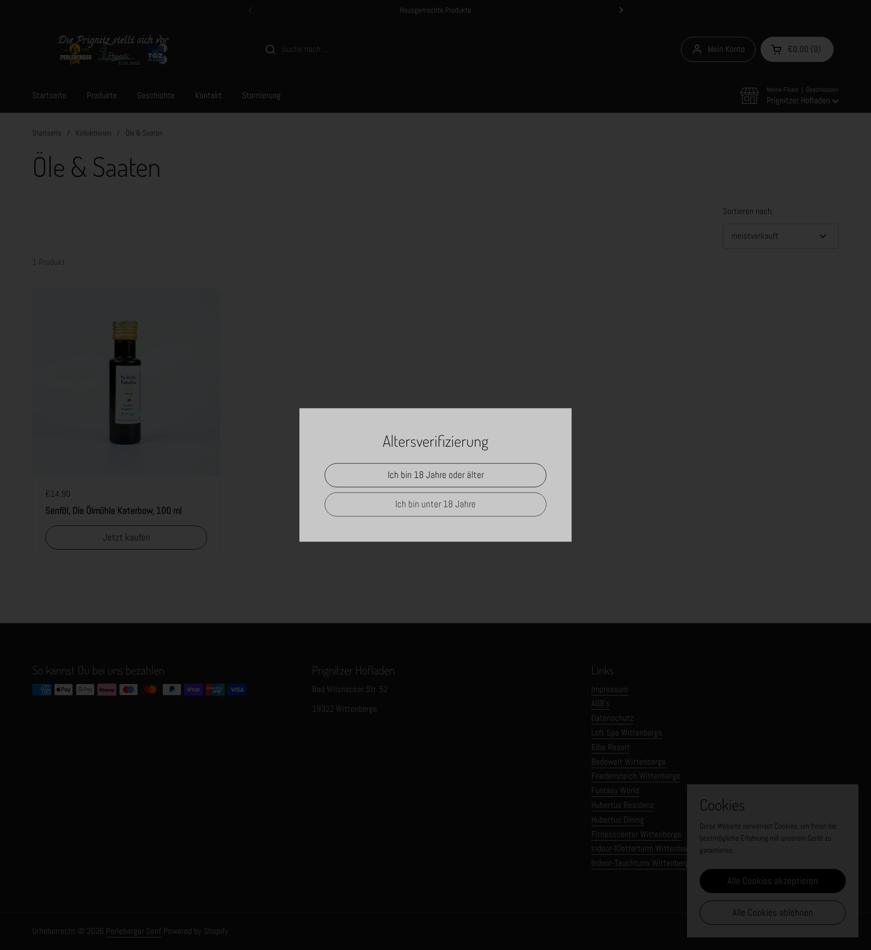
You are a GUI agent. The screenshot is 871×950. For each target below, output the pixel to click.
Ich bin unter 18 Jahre (435, 504)
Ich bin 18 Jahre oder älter (436, 475)
